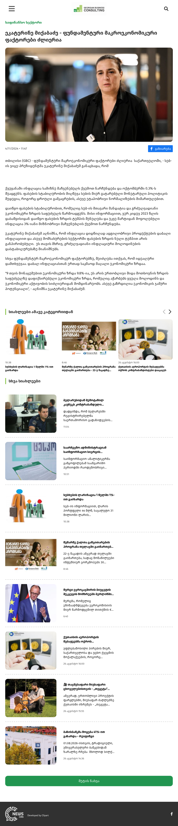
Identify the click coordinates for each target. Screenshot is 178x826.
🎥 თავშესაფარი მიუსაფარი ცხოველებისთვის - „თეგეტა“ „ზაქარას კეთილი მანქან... (85, 687)
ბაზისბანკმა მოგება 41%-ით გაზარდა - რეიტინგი (143, 368)
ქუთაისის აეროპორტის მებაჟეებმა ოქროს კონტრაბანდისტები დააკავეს (86, 368)
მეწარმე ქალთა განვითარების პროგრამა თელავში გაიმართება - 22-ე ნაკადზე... (32, 368)
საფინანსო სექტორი (23, 22)
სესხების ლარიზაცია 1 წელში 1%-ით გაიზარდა (89, 497)
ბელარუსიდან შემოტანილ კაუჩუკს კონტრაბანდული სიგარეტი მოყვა (83, 402)
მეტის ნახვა (89, 781)
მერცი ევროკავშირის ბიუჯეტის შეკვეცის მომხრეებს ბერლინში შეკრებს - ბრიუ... (87, 592)
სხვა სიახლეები (24, 381)
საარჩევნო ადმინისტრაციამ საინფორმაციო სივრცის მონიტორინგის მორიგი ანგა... (85, 450)
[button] (164, 312)
